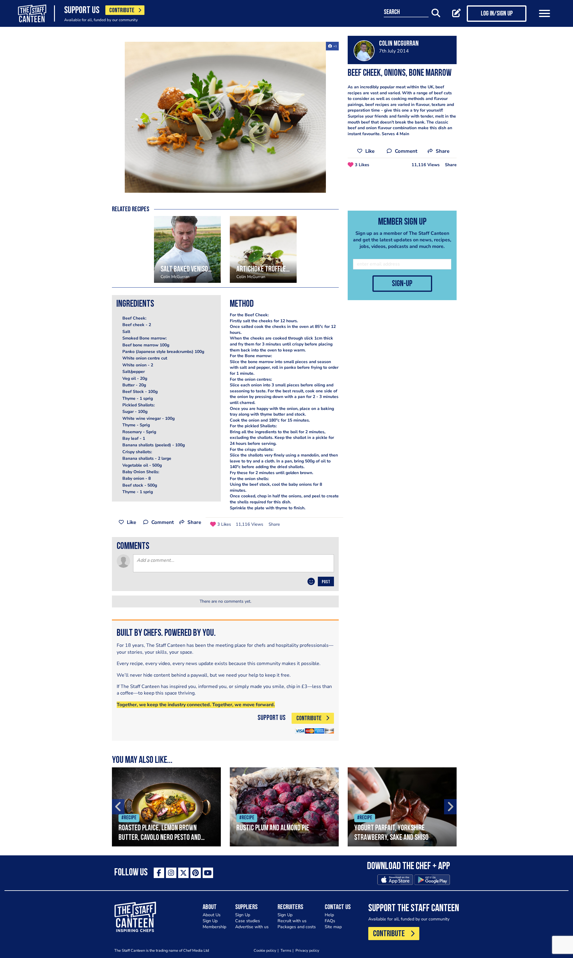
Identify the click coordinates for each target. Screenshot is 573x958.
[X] (183, 873)
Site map (333, 927)
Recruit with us (292, 921)
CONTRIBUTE (121, 10)
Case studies (247, 921)
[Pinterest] (195, 873)
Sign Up (210, 921)
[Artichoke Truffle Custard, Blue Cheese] (263, 249)
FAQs (330, 921)
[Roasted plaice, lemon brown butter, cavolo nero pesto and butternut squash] (166, 806)
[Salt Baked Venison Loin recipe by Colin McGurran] (187, 249)
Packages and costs (297, 927)
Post (326, 582)
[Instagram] (171, 873)
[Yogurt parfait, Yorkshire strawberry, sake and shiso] (402, 806)
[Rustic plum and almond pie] (284, 806)
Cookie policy (265, 950)
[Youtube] (208, 873)
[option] (225, 117)
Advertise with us (252, 927)
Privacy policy (307, 950)
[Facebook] (159, 873)
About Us (212, 915)
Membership (214, 927)
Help (329, 915)
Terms (286, 950)
